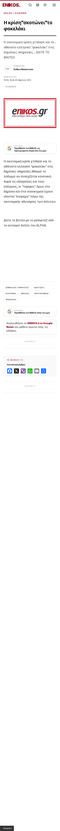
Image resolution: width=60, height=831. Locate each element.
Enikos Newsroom (23, 69)
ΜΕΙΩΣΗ (25, 293)
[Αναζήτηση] (30, 5)
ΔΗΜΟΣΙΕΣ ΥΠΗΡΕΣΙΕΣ (17, 287)
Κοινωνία (21, 13)
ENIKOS (11, 5)
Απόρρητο (7, 828)
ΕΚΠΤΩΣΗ (39, 287)
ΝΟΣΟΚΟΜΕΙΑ (41, 293)
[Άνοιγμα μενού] (54, 5)
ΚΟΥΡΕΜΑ (11, 293)
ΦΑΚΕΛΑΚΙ (11, 299)
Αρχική (8, 13)
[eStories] (45, 5)
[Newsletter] (37, 5)
